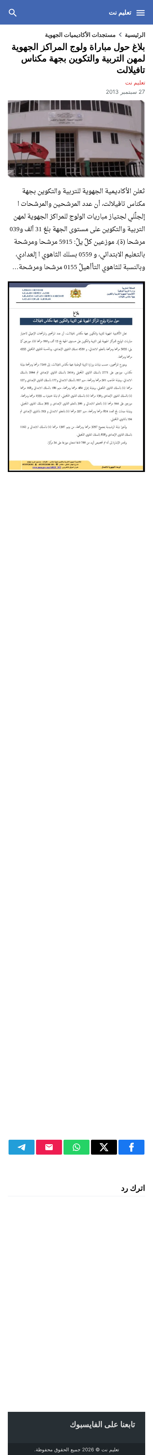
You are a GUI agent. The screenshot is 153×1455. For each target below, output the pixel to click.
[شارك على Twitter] (104, 1147)
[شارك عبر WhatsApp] (76, 1147)
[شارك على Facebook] (131, 1147)
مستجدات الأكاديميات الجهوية (80, 34)
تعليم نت (120, 12)
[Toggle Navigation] (142, 12)
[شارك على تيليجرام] (21, 1147)
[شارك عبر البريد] (49, 1147)
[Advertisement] (76, 815)
